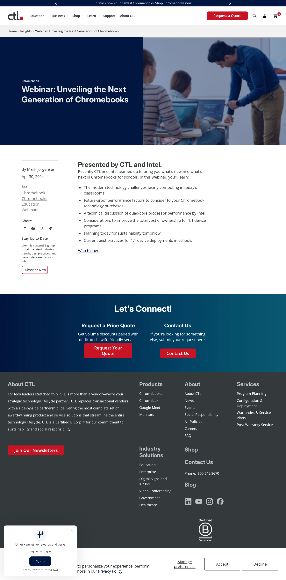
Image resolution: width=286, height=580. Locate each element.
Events (190, 407)
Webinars (30, 209)
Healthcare (148, 505)
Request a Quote (227, 15)
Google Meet (149, 407)
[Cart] (275, 16)
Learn (91, 16)
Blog (190, 484)
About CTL (127, 16)
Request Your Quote (108, 350)
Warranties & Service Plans (254, 415)
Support (109, 16)
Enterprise (147, 471)
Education (37, 16)
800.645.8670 (208, 473)
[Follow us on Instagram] (209, 501)
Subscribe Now (35, 270)
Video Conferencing (155, 490)
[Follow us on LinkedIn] (188, 501)
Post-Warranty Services (256, 424)
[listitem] (24, 228)
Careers (191, 428)
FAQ (188, 435)
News (189, 400)
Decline (260, 564)
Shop (76, 16)
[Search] (254, 16)
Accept (222, 564)
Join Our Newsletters (36, 450)
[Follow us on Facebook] (220, 501)
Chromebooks (34, 198)
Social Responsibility (201, 414)
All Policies (193, 421)
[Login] (264, 16)
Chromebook (30, 81)
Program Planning (251, 393)
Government (149, 498)
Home (12, 31)
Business (58, 16)
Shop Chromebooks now (173, 3)
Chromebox (148, 400)
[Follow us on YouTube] (198, 501)
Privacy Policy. (110, 571)
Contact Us (178, 353)
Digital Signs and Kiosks (153, 481)
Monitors (146, 414)
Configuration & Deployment (250, 403)
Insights (26, 31)
